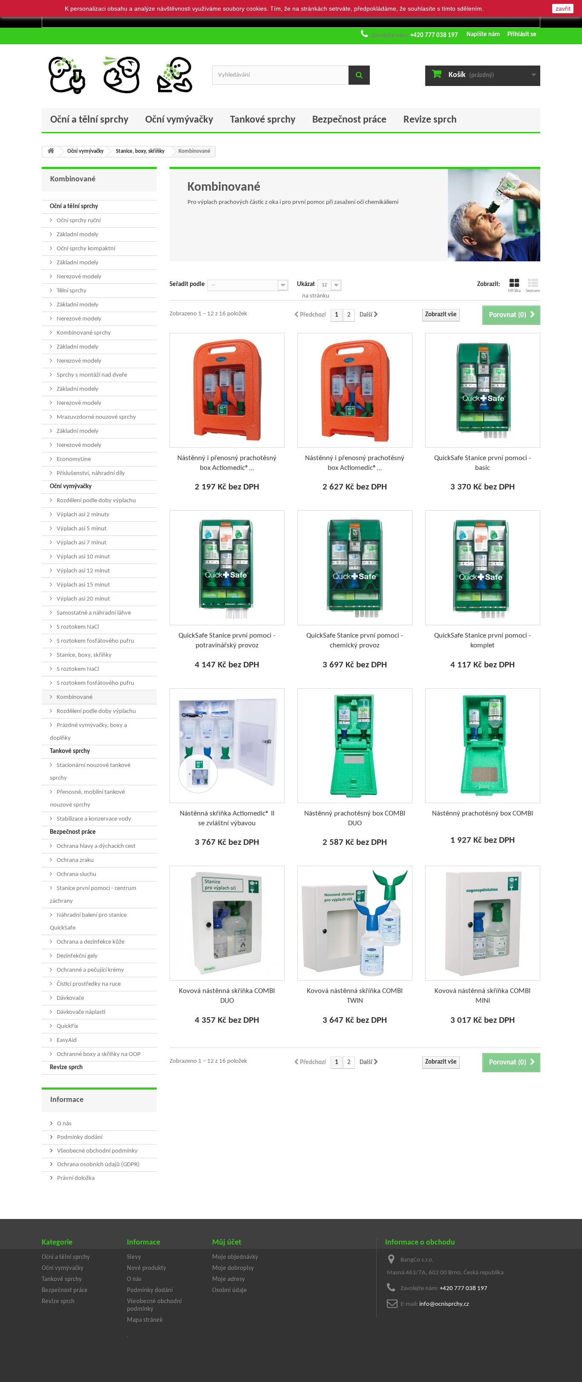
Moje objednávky (235, 1257)
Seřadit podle (187, 284)
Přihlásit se (521, 34)
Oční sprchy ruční (78, 220)
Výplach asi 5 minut (81, 529)
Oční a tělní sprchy (89, 120)
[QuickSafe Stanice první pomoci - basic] (482, 390)
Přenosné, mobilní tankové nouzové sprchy (87, 798)
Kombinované (73, 697)
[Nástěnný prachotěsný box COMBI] (482, 745)
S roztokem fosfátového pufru (94, 641)
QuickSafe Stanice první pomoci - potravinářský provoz (227, 640)
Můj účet (226, 1243)
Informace (67, 1100)
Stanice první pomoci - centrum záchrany (93, 894)
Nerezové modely (78, 277)
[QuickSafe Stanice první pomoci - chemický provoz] (355, 568)
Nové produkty (146, 1268)
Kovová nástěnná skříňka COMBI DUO (227, 995)
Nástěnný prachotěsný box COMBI (482, 813)
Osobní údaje (229, 1291)
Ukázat (306, 284)
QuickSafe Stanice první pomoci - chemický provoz (354, 640)
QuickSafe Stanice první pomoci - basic (482, 463)
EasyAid (66, 1040)
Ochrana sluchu (75, 874)
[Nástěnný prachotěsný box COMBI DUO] (355, 745)
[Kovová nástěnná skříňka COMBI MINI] (482, 923)
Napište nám (483, 34)
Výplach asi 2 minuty (82, 515)
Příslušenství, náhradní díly (90, 473)
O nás (64, 1124)
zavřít (563, 8)
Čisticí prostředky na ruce (88, 984)
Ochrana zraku (74, 860)
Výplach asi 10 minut (82, 557)
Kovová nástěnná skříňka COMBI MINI (482, 995)
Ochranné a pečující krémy (89, 970)
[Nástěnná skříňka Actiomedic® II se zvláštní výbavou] (227, 745)
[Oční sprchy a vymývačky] (120, 74)
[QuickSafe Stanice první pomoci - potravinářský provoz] (227, 568)
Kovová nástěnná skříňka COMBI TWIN (355, 995)
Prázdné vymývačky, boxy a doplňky (88, 731)
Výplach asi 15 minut (82, 585)
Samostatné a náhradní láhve (93, 613)
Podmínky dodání (79, 1137)
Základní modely (76, 235)
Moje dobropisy (233, 1268)
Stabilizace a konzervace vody (93, 819)
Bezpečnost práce (349, 120)
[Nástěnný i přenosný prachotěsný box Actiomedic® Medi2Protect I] (227, 390)
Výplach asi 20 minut (82, 599)
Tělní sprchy (70, 291)
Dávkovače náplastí (80, 1012)
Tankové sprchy (262, 120)
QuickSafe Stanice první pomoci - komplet (482, 640)
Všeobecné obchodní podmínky (97, 1151)
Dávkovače (69, 998)
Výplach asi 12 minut (82, 571)
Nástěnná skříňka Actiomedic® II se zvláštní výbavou (227, 818)
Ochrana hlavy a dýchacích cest (95, 846)
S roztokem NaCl (77, 627)
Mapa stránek (145, 1320)
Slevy (134, 1257)
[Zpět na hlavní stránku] (51, 151)
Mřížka (514, 291)
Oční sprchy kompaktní (85, 249)
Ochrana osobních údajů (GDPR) (98, 1165)
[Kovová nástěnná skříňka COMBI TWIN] (355, 923)
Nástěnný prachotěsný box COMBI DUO (354, 818)
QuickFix (66, 1026)
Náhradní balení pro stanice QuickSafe (88, 921)
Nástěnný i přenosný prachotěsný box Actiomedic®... (227, 463)
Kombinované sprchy (83, 333)
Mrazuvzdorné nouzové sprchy (95, 417)
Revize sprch (430, 120)
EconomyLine (73, 459)
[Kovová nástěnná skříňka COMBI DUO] (227, 923)
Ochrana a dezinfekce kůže (89, 942)
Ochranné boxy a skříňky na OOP (98, 1054)
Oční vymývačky (179, 120)
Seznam (533, 291)
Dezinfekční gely (76, 956)
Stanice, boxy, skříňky (83, 655)
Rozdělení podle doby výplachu (95, 501)
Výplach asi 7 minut (81, 543)
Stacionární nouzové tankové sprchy (90, 771)
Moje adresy (228, 1279)
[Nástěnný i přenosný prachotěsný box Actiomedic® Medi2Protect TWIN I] (355, 390)
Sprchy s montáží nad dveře (91, 375)
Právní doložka (75, 1178)
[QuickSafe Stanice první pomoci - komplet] (482, 568)
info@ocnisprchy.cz (444, 1304)
